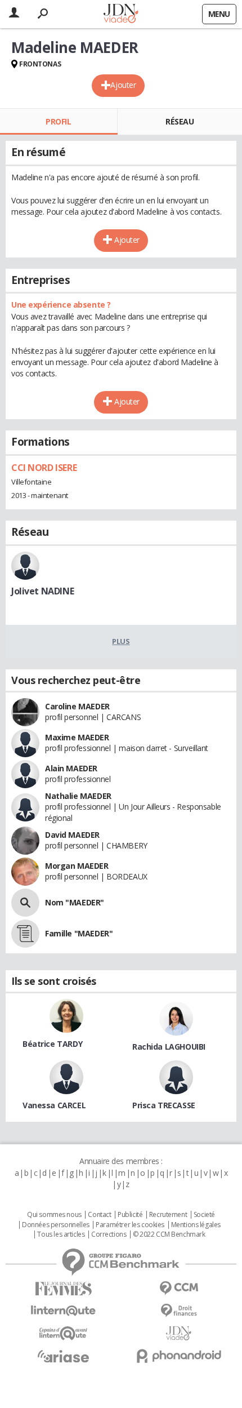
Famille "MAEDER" (79, 933)
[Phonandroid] (178, 1356)
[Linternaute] (63, 1310)
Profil (58, 121)
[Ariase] (63, 1356)
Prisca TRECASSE (163, 1105)
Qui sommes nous (54, 1215)
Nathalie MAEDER (78, 795)
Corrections (108, 1234)
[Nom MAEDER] (25, 903)
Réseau (179, 121)
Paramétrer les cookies (130, 1225)
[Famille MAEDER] (25, 934)
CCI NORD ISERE (44, 467)
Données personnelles (55, 1225)
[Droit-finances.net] (178, 1311)
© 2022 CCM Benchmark (169, 1234)
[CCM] (178, 1288)
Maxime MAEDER (77, 737)
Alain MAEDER (71, 768)
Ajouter (123, 84)
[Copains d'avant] (63, 1333)
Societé (204, 1215)
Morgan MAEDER (77, 865)
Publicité (130, 1215)
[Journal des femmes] (63, 1289)
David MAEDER (72, 834)
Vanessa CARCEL (54, 1105)
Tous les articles (60, 1234)
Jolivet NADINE (42, 591)
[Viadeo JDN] (178, 1333)
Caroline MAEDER (77, 706)
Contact (99, 1215)
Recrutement (168, 1215)
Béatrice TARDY (52, 1043)
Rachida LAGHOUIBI (168, 1046)
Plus (120, 641)
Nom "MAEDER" (74, 902)
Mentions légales (196, 1225)
